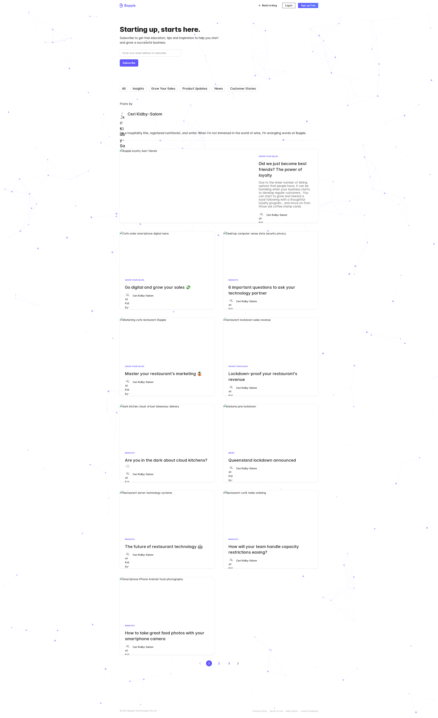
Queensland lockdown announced (262, 460)
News (219, 88)
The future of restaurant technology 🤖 (164, 546)
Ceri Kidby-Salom (276, 214)
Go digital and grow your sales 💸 (158, 287)
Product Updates (195, 88)
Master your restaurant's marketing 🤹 (163, 373)
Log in (288, 5)
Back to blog (269, 5)
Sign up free (308, 5)
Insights (138, 88)
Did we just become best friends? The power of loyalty (283, 169)
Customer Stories (243, 88)
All (124, 88)
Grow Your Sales (163, 88)
